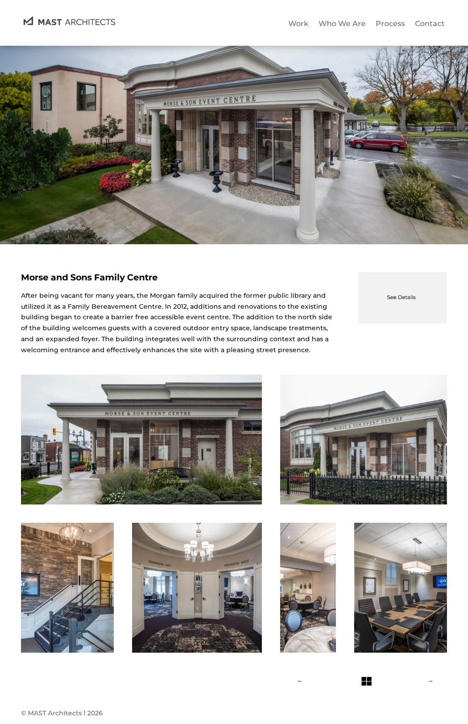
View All (365, 671)
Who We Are (342, 23)
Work (298, 23)
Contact (430, 23)
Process (390, 23)
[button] (141, 439)
